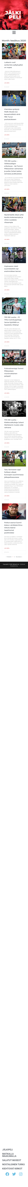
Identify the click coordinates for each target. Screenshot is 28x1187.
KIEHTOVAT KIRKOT (12, 1168)
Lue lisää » (7, 82)
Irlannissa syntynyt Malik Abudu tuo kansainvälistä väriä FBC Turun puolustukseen (12, 114)
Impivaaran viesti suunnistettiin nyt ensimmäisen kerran (12, 268)
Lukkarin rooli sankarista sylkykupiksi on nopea (13, 64)
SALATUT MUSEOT (11, 1160)
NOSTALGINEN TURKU (13, 1164)
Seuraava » (19, 556)
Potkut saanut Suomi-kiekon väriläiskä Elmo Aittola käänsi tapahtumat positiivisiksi (13, 528)
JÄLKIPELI (7, 1149)
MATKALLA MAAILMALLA (9, 1155)
